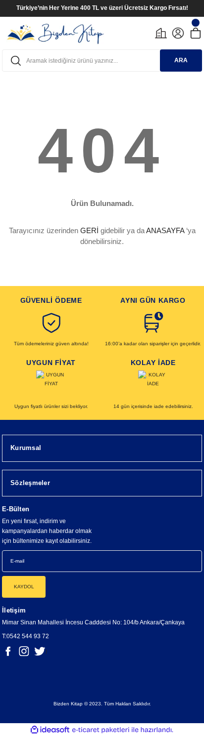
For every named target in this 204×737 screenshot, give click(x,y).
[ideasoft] (50, 730)
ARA (181, 60)
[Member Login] (178, 33)
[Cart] (195, 33)
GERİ (89, 230)
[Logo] (55, 33)
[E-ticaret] (101, 730)
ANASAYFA (165, 230)
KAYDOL (24, 586)
